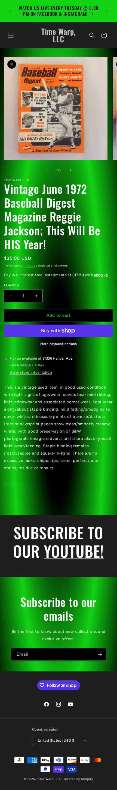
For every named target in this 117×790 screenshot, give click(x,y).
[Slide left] (47, 170)
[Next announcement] (107, 11)
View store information (31, 372)
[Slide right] (70, 170)
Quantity (11, 285)
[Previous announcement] (10, 11)
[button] (11, 35)
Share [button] (15, 484)
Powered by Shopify (78, 779)
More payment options (58, 344)
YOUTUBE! (74, 551)
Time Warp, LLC (49, 779)
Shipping (29, 265)
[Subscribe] (100, 654)
